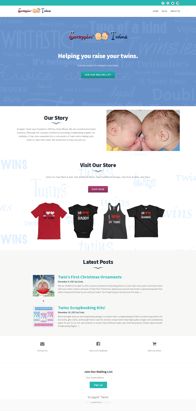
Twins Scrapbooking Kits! (81, 307)
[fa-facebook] (163, 3)
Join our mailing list (98, 74)
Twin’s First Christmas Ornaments (90, 277)
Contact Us (42, 350)
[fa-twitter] (172, 3)
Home (155, 11)
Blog (164, 11)
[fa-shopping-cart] (177, 3)
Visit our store (154, 350)
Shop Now (99, 188)
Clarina (88, 402)
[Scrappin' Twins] (34, 11)
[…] (139, 292)
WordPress (106, 402)
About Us (175, 11)
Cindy (80, 281)
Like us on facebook (98, 350)
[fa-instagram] (167, 3)
